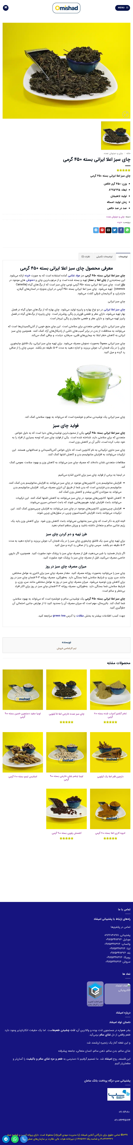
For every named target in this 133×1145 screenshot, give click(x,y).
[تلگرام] (6, 1139)
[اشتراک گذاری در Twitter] (115, 230)
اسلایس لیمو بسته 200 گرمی (22, 776)
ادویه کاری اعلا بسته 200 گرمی (110, 833)
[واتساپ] (15, 1139)
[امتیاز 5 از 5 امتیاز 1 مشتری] (66, 170)
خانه (128, 153)
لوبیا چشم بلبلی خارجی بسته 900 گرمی (66, 778)
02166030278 (111, 935)
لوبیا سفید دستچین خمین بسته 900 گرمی (23, 715)
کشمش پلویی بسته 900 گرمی (66, 833)
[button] (122, 8)
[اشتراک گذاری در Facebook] (121, 230)
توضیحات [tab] (123, 256)
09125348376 (114, 939)
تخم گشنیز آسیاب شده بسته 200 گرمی (110, 715)
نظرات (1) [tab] (85, 256)
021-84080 (124, 1112)
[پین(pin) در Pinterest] (102, 230)
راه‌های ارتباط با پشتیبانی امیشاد (112, 919)
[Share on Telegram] (96, 230)
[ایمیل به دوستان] (108, 230)
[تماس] (24, 1139)
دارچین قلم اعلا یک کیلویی (110, 776)
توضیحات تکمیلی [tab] (104, 256)
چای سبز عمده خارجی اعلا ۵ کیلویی (66, 714)
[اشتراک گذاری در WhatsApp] (127, 230)
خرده (119, 222)
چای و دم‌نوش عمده (113, 153)
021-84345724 (122, 1120)
